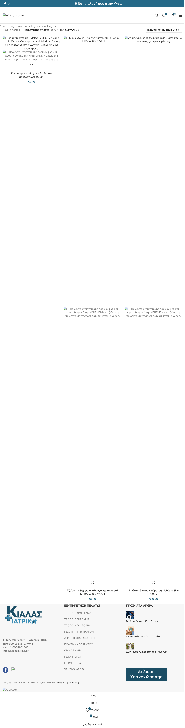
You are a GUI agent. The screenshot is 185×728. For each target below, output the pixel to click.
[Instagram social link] (9, 3)
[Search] (156, 15)
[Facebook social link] (5, 3)
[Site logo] (13, 15)
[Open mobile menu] (180, 15)
